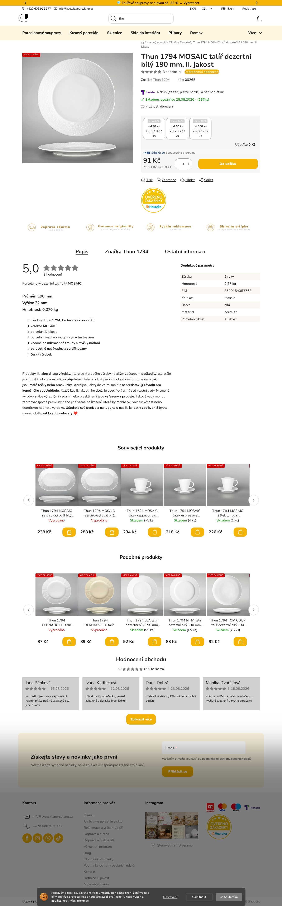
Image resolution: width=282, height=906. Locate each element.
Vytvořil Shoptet (247, 901)
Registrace (249, 9)
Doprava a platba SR (99, 840)
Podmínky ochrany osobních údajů (109, 865)
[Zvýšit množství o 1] (189, 164)
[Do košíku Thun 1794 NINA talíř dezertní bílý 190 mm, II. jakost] (197, 641)
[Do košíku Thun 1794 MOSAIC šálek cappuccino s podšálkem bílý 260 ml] (154, 532)
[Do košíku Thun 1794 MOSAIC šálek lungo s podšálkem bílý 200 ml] (240, 532)
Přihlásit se (177, 771)
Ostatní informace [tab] (185, 251)
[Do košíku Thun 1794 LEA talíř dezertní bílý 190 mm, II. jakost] (154, 641)
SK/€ (193, 9)
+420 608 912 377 (39, 9)
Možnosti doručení (159, 106)
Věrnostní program (98, 846)
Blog (87, 853)
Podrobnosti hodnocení (202, 72)
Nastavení (170, 897)
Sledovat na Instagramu (175, 845)
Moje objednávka (96, 884)
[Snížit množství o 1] (178, 164)
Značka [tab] (126, 251)
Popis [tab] (82, 251)
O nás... (89, 815)
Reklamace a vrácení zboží (103, 827)
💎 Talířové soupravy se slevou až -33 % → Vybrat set (141, 3)
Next (253, 500)
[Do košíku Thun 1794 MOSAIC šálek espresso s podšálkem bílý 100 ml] (197, 532)
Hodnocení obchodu (141, 659)
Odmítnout (199, 897)
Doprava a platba (96, 834)
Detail (69, 532)
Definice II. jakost (96, 878)
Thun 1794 (161, 79)
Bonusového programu (181, 153)
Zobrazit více (141, 719)
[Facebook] (27, 838)
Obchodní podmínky (98, 859)
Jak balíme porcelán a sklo (103, 821)
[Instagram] (37, 838)
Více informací (79, 901)
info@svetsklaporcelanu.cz (76, 9)
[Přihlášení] (244, 18)
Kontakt (89, 871)
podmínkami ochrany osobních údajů (227, 759)
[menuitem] (41, 33)
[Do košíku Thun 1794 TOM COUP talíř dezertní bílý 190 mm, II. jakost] (240, 641)
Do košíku (228, 164)
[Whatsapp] (48, 838)
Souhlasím (231, 897)
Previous (28, 500)
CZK (205, 9)
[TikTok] (58, 838)
